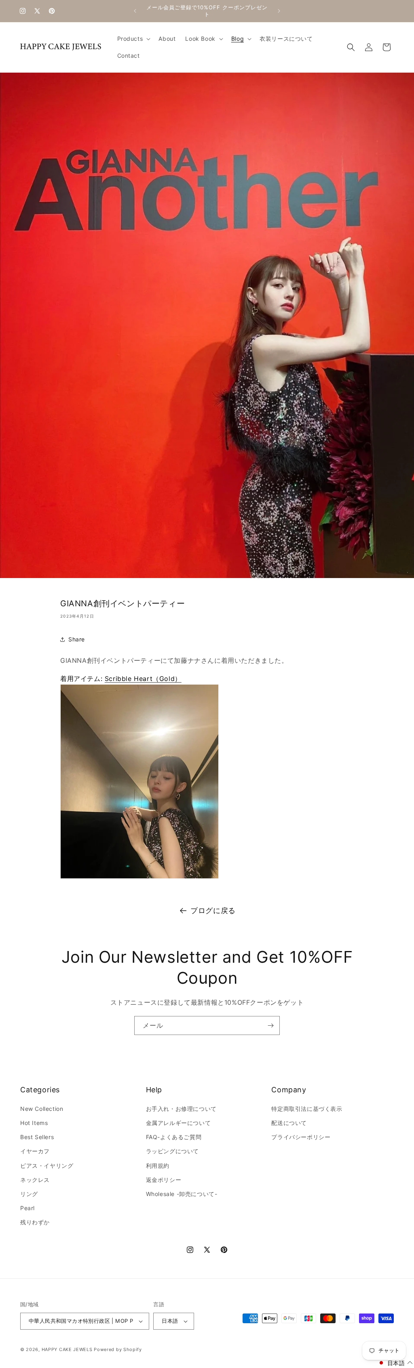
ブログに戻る (213, 910)
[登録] (270, 1025)
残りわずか (35, 1222)
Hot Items (34, 1122)
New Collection (41, 1108)
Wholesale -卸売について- (182, 1193)
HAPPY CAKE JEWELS (67, 1349)
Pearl (27, 1208)
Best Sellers (37, 1136)
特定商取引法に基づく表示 (306, 1108)
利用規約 (157, 1165)
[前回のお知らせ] (135, 11)
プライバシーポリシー (300, 1136)
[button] (133, 38)
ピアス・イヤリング (46, 1165)
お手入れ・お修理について (181, 1108)
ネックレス (35, 1179)
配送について (289, 1122)
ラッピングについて (172, 1151)
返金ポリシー (164, 1179)
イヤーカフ (35, 1151)
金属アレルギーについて (178, 1122)
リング (29, 1193)
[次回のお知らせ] (279, 11)
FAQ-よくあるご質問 (174, 1136)
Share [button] (76, 639)
